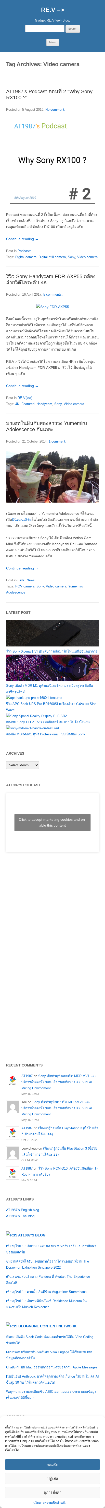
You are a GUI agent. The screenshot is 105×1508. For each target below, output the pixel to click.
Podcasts (25, 251)
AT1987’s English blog (22, 1210)
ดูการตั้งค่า (52, 1492)
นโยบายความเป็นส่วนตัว (50, 1502)
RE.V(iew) (25, 398)
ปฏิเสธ (52, 1478)
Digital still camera (52, 257)
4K (17, 404)
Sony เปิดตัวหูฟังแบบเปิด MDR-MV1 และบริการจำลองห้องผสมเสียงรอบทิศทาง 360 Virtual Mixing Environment (58, 1082)
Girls (21, 580)
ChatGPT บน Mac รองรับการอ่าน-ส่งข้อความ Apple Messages (51, 1367)
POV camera (24, 586)
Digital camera (25, 257)
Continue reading (22, 239)
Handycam (44, 404)
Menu (52, 42)
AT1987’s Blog (32, 1235)
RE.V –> (52, 9)
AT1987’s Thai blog (20, 1216)
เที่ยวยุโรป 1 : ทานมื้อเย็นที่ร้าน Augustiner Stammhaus (46, 1292)
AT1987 (27, 1076)
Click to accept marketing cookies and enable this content (52, 822)
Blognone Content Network (47, 1326)
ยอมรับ (52, 1464)
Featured (27, 404)
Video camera (87, 257)
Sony (71, 257)
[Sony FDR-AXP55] (52, 307)
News (31, 580)
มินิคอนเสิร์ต (22, 520)
